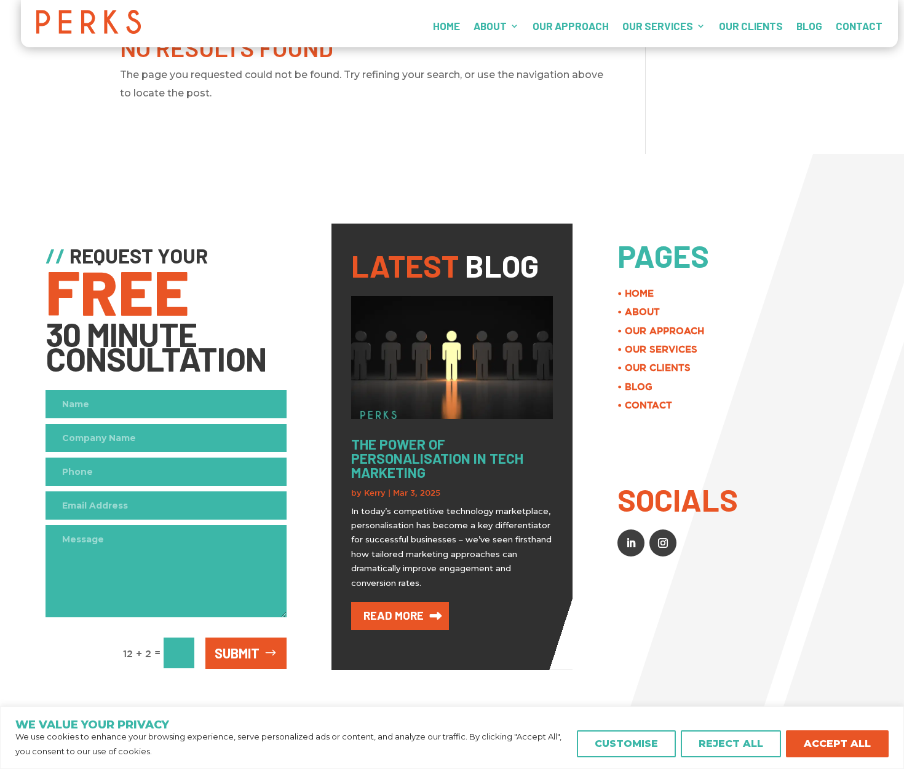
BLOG (809, 26)
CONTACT (859, 26)
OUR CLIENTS (751, 26)
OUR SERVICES (657, 26)
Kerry (375, 493)
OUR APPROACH (571, 26)
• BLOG (634, 386)
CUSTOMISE (626, 743)
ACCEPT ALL (837, 743)
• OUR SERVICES (657, 349)
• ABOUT (638, 311)
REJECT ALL (731, 743)
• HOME (635, 293)
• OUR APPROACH (660, 331)
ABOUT (490, 26)
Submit (237, 653)
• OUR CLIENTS (654, 367)
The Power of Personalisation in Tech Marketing (437, 458)
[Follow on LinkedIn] (630, 542)
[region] (452, 737)
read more (393, 615)
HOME (446, 26)
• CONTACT (644, 405)
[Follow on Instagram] (662, 542)
